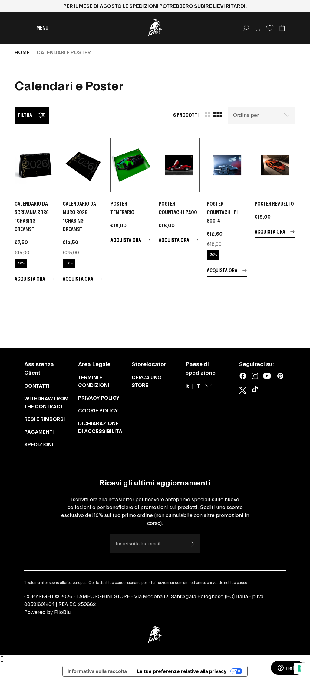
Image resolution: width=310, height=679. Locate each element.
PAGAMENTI (39, 432)
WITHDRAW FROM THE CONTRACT (46, 402)
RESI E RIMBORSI (44, 419)
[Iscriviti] (192, 544)
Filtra (25, 115)
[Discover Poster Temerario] (131, 165)
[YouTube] (267, 376)
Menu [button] (42, 28)
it (187, 386)
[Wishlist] (270, 27)
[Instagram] (255, 376)
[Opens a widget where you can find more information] (287, 668)
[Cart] (282, 27)
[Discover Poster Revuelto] (275, 165)
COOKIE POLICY (98, 410)
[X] (242, 390)
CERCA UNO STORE (147, 381)
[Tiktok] (256, 390)
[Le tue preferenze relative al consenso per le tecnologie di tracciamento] (299, 668)
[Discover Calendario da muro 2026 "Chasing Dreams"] (83, 165)
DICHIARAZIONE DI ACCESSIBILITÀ (100, 427)
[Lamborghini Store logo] (155, 27)
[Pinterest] (280, 376)
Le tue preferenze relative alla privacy (181, 671)
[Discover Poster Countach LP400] (179, 165)
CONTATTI (37, 386)
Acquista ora (30, 279)
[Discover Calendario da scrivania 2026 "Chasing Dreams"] (35, 165)
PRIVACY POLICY (99, 398)
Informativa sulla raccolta (97, 671)
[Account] (258, 27)
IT (197, 386)
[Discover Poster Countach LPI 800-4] (227, 165)
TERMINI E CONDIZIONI (93, 381)
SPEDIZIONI (38, 444)
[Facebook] (242, 376)
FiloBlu (62, 612)
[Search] (245, 27)
